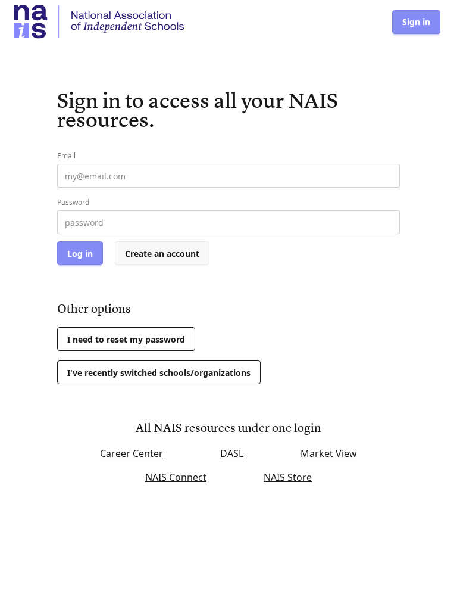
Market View (329, 453)
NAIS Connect (175, 477)
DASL (231, 453)
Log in (80, 253)
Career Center (131, 453)
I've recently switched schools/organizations (159, 372)
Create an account (162, 253)
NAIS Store (288, 477)
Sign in (416, 21)
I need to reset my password (126, 339)
